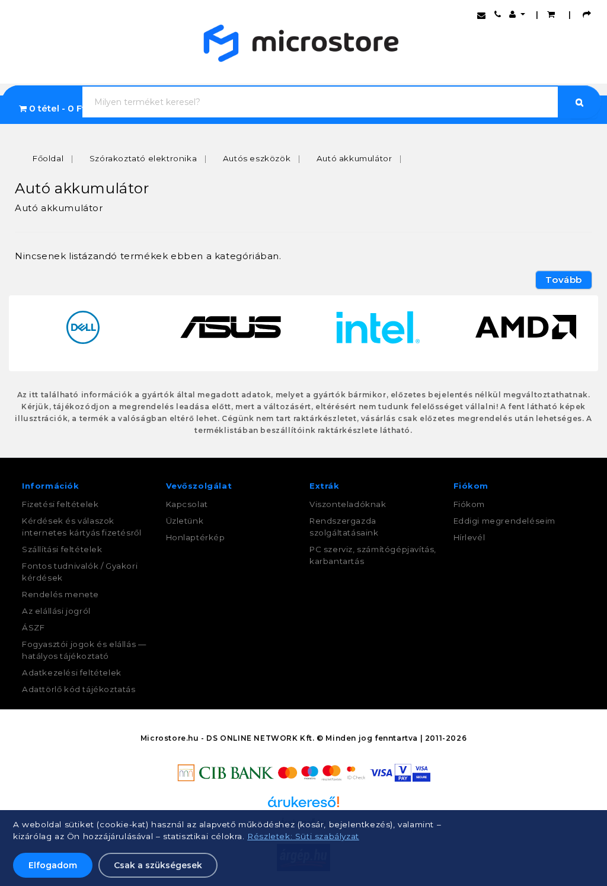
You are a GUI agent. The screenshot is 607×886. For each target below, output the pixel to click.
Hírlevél (469, 537)
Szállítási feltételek (62, 549)
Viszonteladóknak (347, 504)
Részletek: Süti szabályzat (303, 836)
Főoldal (48, 158)
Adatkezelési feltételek (72, 672)
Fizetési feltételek (60, 504)
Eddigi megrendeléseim (504, 520)
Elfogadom (52, 865)
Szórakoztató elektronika (143, 158)
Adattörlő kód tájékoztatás (79, 689)
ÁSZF (33, 627)
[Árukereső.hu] (303, 806)
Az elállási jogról (56, 611)
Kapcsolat (187, 504)
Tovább (563, 279)
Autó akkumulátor (354, 158)
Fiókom (469, 504)
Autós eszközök (256, 158)
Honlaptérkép (195, 537)
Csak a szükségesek (158, 865)
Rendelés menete (60, 594)
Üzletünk (185, 520)
